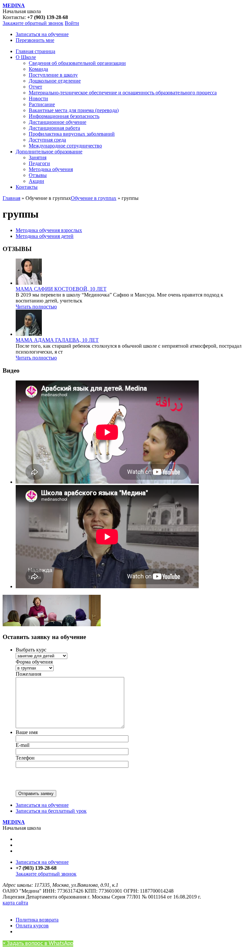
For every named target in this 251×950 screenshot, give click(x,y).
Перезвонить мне (35, 40)
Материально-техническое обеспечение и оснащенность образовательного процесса (123, 92)
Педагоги (39, 163)
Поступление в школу (53, 75)
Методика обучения (51, 169)
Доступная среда (47, 140)
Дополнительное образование (49, 151)
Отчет (35, 86)
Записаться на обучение (42, 34)
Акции (36, 181)
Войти (72, 23)
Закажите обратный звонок (33, 23)
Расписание (42, 104)
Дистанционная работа (54, 128)
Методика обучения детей (45, 236)
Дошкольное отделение (55, 81)
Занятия (37, 157)
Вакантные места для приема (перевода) (74, 110)
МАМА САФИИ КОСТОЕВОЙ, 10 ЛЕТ (61, 289)
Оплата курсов (32, 925)
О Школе (26, 57)
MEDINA (14, 5)
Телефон (25, 758)
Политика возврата (37, 919)
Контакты (27, 187)
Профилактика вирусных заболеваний (72, 134)
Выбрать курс (31, 649)
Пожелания (28, 674)
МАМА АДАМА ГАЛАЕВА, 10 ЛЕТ (57, 340)
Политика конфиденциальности (38, 908)
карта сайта (15, 902)
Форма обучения (34, 662)
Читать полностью (36, 306)
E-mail (22, 745)
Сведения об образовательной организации (77, 63)
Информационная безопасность (64, 116)
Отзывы (38, 175)
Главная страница (35, 51)
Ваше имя (27, 732)
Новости (38, 98)
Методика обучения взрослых (49, 230)
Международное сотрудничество (65, 145)
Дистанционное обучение (57, 122)
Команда (38, 69)
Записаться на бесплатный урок (51, 811)
